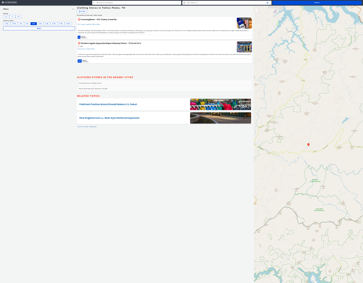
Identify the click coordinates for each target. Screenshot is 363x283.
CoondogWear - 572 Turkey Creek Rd (98, 19)
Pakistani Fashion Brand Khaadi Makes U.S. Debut (108, 104)
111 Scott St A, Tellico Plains (86, 49)
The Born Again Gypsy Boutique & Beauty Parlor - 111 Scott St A (110, 43)
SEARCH (317, 2)
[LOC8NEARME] (9, 2)
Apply (39, 28)
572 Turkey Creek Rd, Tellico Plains (89, 24)
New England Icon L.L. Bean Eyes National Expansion (109, 117)
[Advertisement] (165, 69)
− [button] (256, 11)
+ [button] (256, 8)
